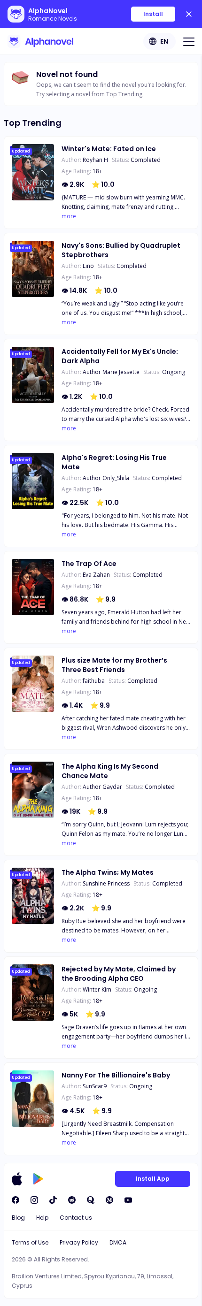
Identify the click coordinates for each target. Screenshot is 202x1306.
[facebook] (15, 1200)
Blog (18, 1218)
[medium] (109, 1200)
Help (42, 1218)
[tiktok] (53, 1200)
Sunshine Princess (106, 883)
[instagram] (34, 1200)
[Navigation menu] (188, 41)
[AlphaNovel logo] (40, 41)
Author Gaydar (102, 787)
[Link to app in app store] (17, 1178)
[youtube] (128, 1200)
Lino (88, 266)
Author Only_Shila (106, 478)
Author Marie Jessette (111, 372)
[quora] (90, 1200)
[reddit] (72, 1200)
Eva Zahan (96, 575)
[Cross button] (188, 14)
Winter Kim (97, 989)
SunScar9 (95, 1086)
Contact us (76, 1218)
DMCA (117, 1242)
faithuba (94, 681)
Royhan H (95, 160)
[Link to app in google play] (38, 1178)
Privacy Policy (79, 1242)
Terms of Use (30, 1242)
